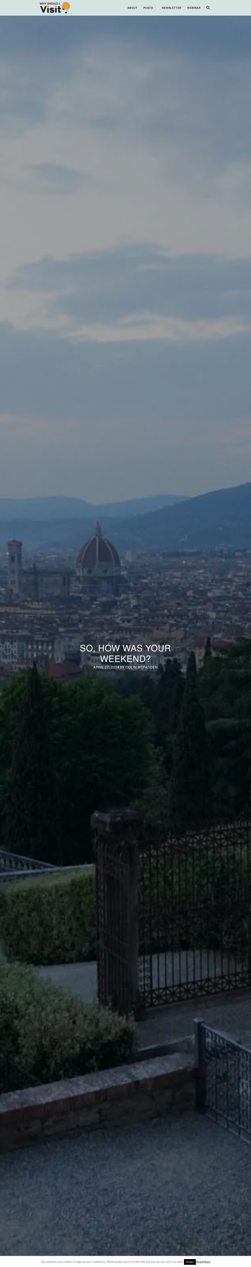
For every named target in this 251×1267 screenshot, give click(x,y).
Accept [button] (190, 1261)
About (132, 8)
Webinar (194, 8)
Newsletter (171, 8)
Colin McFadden (142, 667)
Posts (148, 8)
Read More (203, 1261)
